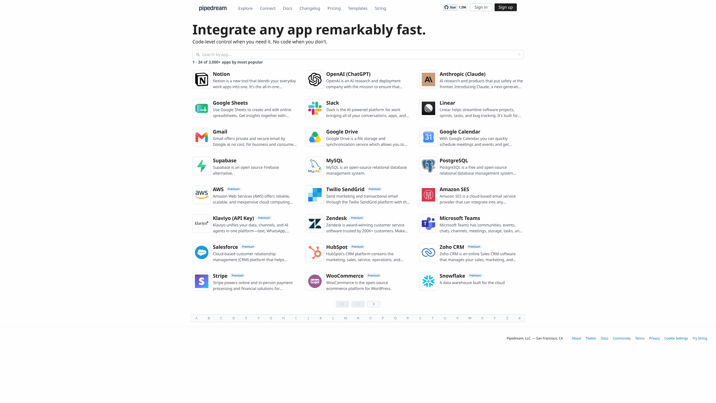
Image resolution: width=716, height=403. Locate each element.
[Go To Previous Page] (358, 304)
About (576, 338)
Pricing (334, 8)
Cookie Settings (676, 338)
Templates (358, 8)
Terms (640, 338)
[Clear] (519, 54)
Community (622, 338)
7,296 (462, 7)
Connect (267, 8)
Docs (287, 8)
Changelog (310, 8)
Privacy (654, 338)
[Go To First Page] (342, 304)
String (380, 8)
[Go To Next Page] (373, 304)
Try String (700, 338)
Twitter (591, 338)
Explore (245, 8)
